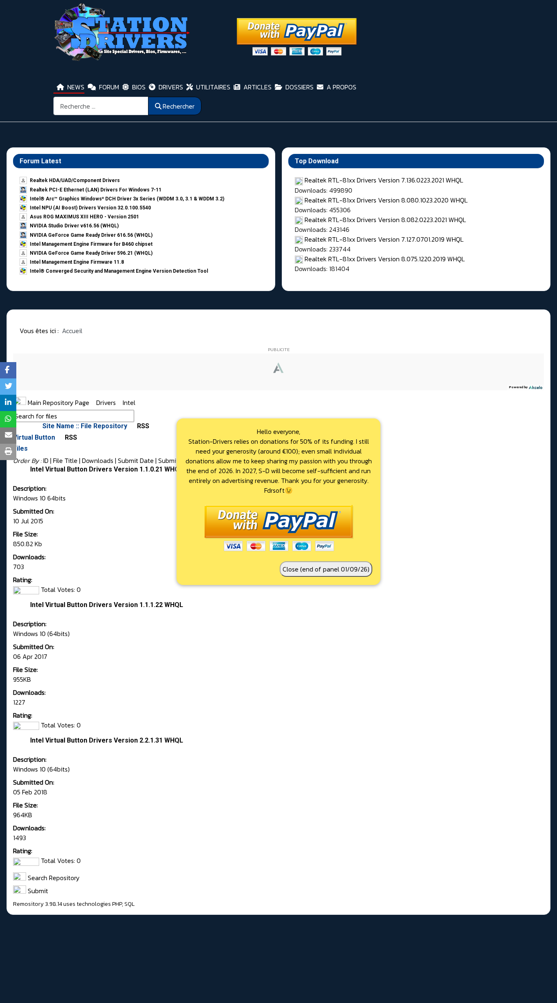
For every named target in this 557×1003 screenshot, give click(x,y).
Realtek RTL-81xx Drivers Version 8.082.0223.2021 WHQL (385, 220)
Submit (37, 891)
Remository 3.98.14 (37, 904)
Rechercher (179, 106)
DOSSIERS (299, 87)
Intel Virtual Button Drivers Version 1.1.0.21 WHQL (106, 469)
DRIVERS (171, 87)
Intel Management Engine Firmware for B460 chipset (91, 244)
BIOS (139, 87)
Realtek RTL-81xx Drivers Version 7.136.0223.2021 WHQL (384, 180)
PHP (117, 904)
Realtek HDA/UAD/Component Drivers (75, 180)
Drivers (106, 402)
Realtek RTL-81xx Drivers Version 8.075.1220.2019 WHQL (385, 259)
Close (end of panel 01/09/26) (326, 569)
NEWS (75, 87)
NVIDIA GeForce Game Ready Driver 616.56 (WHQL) (91, 235)
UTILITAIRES (213, 87)
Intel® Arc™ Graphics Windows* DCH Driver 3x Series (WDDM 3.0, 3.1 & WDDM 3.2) (127, 199)
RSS (142, 426)
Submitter (172, 460)
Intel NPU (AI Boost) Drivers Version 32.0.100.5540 (90, 208)
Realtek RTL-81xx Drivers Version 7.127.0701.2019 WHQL (384, 239)
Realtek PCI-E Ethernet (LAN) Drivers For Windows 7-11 (95, 190)
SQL (129, 904)
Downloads (97, 460)
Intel (129, 402)
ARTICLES (257, 87)
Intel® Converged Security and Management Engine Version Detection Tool (119, 271)
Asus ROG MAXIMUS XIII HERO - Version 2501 (84, 217)
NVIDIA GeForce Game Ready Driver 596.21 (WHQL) (91, 253)
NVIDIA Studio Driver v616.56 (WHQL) (74, 226)
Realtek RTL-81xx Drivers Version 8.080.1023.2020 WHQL (386, 200)
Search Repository (53, 878)
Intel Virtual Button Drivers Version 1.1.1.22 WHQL (106, 605)
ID (46, 460)
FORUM (109, 87)
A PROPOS (341, 87)
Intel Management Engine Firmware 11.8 (77, 262)
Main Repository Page (57, 402)
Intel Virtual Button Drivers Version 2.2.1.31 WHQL (106, 740)
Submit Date (136, 460)
